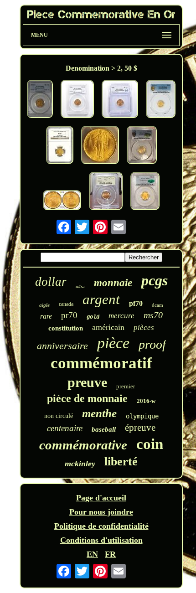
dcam (157, 305)
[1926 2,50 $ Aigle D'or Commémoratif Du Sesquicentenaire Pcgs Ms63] (62, 201)
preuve (87, 382)
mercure (121, 315)
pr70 (69, 315)
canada (66, 304)
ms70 (153, 315)
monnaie (113, 283)
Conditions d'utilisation (101, 540)
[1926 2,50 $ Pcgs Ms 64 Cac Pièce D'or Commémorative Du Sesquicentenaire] (142, 146)
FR (110, 554)
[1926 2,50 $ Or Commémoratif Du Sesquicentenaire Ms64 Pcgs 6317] (77, 100)
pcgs (154, 280)
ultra (80, 286)
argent (101, 299)
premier (125, 386)
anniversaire (62, 345)
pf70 (136, 303)
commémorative (83, 445)
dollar (51, 282)
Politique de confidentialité (101, 526)
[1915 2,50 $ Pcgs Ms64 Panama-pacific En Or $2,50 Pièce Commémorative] (40, 100)
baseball (104, 429)
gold (93, 317)
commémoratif (101, 363)
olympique (142, 416)
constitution (65, 328)
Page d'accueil (101, 497)
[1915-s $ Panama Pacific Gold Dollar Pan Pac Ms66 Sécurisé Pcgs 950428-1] (160, 100)
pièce (113, 343)
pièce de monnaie (87, 398)
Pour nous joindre (101, 511)
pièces (144, 327)
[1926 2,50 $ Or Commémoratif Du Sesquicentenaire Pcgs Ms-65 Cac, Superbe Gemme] (145, 192)
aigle (44, 305)
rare (46, 316)
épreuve (140, 427)
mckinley (80, 463)
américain (108, 327)
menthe (99, 413)
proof (152, 344)
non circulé (58, 416)
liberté (121, 461)
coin (149, 444)
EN (92, 554)
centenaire (65, 428)
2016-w (146, 400)
